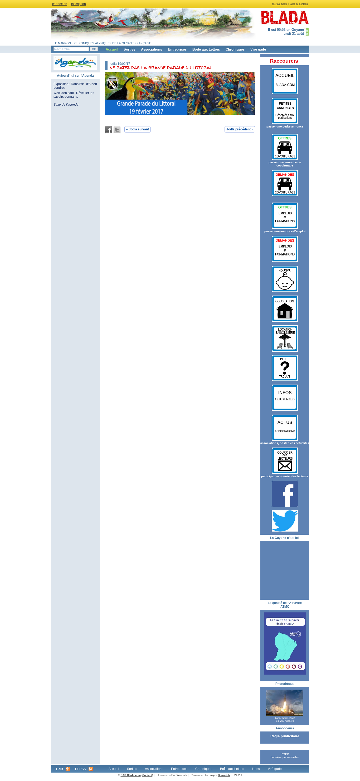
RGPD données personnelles (285, 756)
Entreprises (177, 49)
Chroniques (235, 49)
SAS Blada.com (131, 775)
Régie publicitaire (284, 736)
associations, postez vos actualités (284, 443)
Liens (256, 768)
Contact (147, 775)
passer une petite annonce (284, 126)
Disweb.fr (224, 775)
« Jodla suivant (137, 129)
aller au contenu (299, 4)
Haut (59, 769)
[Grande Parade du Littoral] (180, 114)
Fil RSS (80, 769)
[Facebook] (108, 130)
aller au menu (279, 4)
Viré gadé (258, 49)
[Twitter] (117, 130)
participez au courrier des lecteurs (284, 476)
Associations (151, 49)
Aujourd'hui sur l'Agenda (75, 75)
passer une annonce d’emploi (284, 231)
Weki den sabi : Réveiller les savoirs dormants (73, 95)
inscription (78, 4)
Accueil (112, 49)
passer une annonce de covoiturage (285, 164)
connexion (59, 4)
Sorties (129, 49)
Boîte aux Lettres (206, 49)
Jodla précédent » (239, 129)
